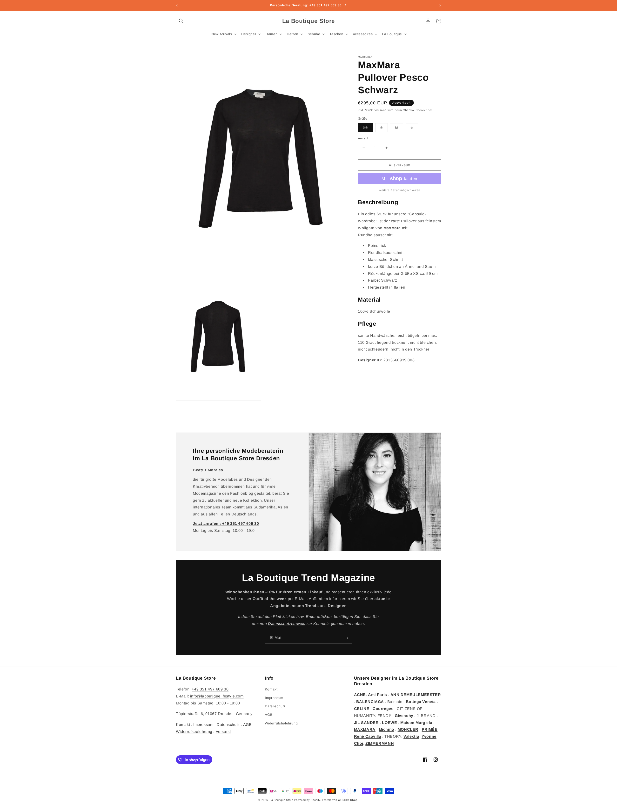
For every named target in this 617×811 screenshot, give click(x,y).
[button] (181, 21)
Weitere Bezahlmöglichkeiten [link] (399, 190)
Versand (381, 110)
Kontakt (183, 725)
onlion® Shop (348, 799)
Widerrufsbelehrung (194, 732)
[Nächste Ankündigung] (440, 5)
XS (368, 128)
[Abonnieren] (346, 637)
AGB (247, 725)
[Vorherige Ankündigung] (177, 5)
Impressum (203, 725)
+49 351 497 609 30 (210, 689)
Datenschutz (228, 725)
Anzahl (363, 138)
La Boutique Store (281, 799)
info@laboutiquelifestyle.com (217, 696)
